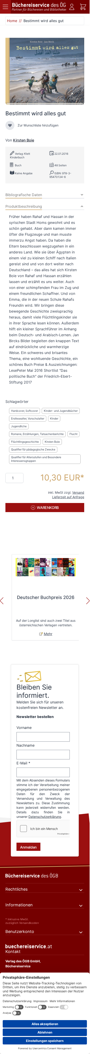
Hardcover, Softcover (24, 410)
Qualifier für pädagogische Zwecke (33, 449)
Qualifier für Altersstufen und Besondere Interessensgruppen (36, 459)
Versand (78, 492)
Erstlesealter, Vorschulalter (27, 418)
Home (12, 20)
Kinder (54, 418)
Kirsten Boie (23, 140)
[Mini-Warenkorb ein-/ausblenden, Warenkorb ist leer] (83, 7)
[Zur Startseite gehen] (39, 7)
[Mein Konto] (72, 7)
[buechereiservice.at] (44, 951)
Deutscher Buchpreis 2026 (45, 597)
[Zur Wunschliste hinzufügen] (9, 125)
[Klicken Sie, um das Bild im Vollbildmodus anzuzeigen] (44, 71)
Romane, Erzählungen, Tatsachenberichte (37, 434)
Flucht (73, 434)
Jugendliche (19, 426)
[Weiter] (88, 601)
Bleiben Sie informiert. (34, 691)
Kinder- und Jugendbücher (61, 410)
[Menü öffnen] (5, 7)
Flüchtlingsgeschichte (25, 441)
